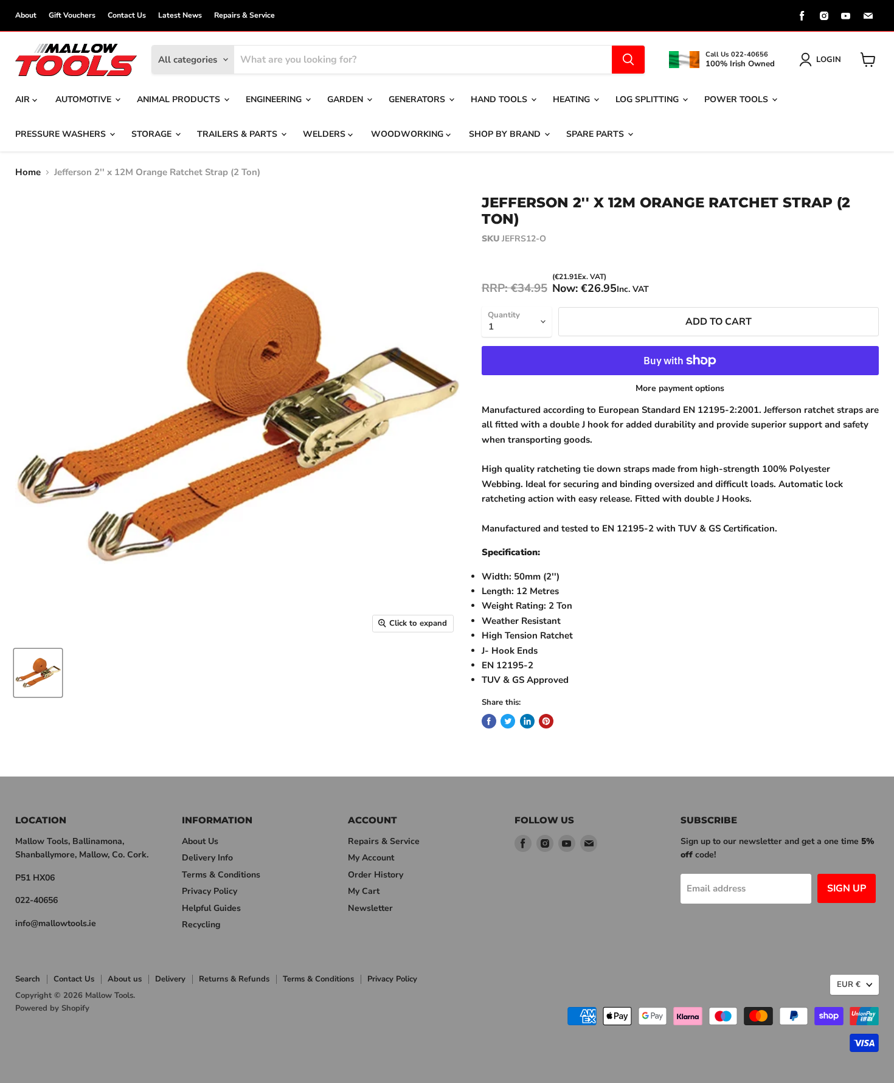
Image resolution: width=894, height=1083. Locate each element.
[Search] (628, 60)
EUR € (849, 984)
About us (125, 979)
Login (828, 59)
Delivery (170, 979)
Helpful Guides (211, 908)
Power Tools (737, 99)
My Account (371, 857)
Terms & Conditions (221, 875)
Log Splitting (648, 99)
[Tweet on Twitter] (508, 721)
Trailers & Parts (238, 134)
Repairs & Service (244, 15)
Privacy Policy (209, 891)
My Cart (363, 891)
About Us (200, 841)
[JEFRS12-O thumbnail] (38, 673)
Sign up (846, 888)
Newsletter (370, 908)
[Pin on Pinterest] (546, 721)
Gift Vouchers (72, 15)
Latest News (180, 15)
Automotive (84, 99)
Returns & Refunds (234, 979)
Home (28, 172)
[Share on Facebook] (489, 721)
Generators (418, 99)
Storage (152, 134)
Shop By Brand (506, 134)
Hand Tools (500, 99)
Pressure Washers (61, 134)
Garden (346, 99)
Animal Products (180, 99)
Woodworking (408, 134)
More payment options (680, 388)
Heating (572, 99)
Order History (375, 875)
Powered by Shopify (52, 1008)
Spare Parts (596, 134)
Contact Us (127, 15)
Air (23, 99)
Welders (325, 134)
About (25, 15)
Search (27, 979)
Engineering (275, 99)
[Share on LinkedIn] (527, 721)
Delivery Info (207, 857)
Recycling (201, 924)
